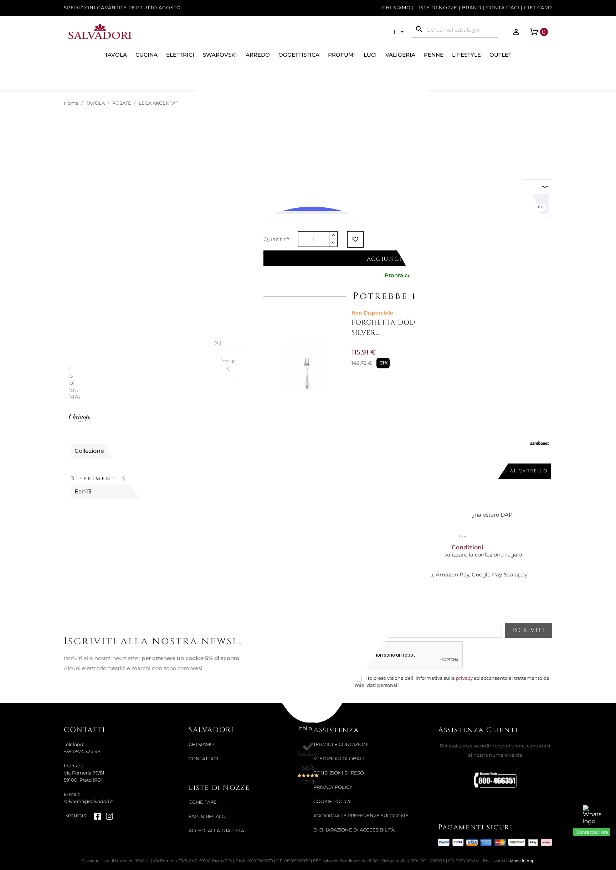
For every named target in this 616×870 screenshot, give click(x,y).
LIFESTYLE (466, 54)
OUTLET (500, 54)
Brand (472, 7)
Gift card (538, 7)
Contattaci (502, 7)
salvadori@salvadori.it (88, 801)
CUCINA (146, 54)
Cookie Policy (332, 801)
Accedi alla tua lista (216, 830)
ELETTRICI (180, 54)
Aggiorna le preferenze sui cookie (361, 815)
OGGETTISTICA (298, 54)
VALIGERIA (400, 54)
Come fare (203, 802)
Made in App (522, 860)
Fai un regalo (207, 816)
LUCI (370, 54)
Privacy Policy (332, 787)
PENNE (433, 54)
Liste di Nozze (436, 7)
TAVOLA (116, 54)
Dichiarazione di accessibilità (354, 830)
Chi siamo (396, 7)
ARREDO (258, 54)
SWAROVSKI (220, 54)
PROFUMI (341, 54)
